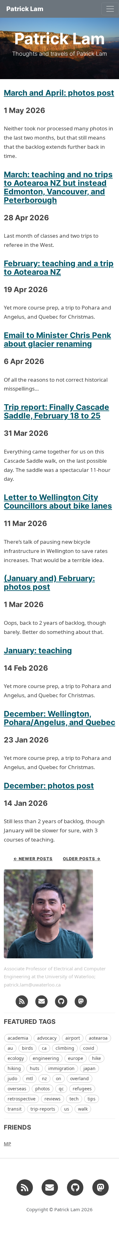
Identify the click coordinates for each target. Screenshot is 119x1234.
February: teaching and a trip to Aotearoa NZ (59, 268)
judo (12, 1078)
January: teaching (38, 650)
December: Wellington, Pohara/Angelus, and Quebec (59, 718)
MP (7, 1143)
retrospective (22, 1099)
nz (44, 1078)
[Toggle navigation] (110, 9)
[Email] (42, 1001)
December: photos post (49, 785)
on (58, 1078)
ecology (16, 1058)
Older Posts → (82, 858)
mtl (29, 1078)
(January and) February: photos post (49, 582)
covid (88, 1048)
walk (83, 1109)
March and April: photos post (59, 92)
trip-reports (42, 1109)
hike (96, 1058)
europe (75, 1058)
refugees (82, 1089)
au (10, 1048)
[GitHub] (61, 1001)
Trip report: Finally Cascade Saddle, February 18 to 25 (56, 411)
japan (89, 1068)
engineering (46, 1058)
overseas (17, 1089)
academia (18, 1038)
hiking (14, 1068)
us (66, 1109)
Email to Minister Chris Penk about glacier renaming (57, 339)
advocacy (46, 1038)
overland (79, 1078)
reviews (52, 1099)
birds (27, 1048)
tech (74, 1099)
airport (72, 1038)
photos (42, 1089)
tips (92, 1099)
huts (34, 1068)
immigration (61, 1068)
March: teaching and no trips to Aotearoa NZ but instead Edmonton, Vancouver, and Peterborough (58, 187)
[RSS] (22, 1001)
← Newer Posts (33, 858)
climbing (65, 1048)
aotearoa (98, 1038)
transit (15, 1109)
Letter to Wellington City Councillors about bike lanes (58, 501)
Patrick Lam (24, 9)
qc (61, 1089)
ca (44, 1048)
